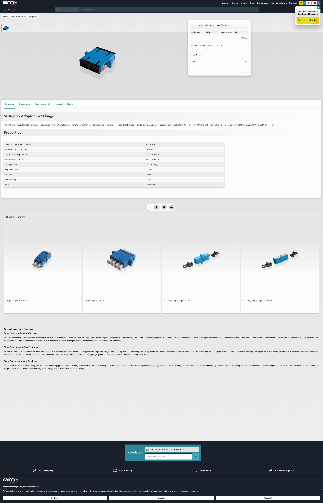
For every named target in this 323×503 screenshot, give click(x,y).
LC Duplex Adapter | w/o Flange (16, 301)
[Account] (301, 3)
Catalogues (262, 3)
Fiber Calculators (278, 3)
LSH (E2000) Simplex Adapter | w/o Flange (257, 301)
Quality (244, 3)
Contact (293, 3)
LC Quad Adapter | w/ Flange (94, 301)
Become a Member (308, 20)
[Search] (262, 9)
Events (235, 3)
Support (226, 3)
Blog (252, 3)
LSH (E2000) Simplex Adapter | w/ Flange (177, 301)
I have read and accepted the (167, 449)
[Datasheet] (244, 37)
